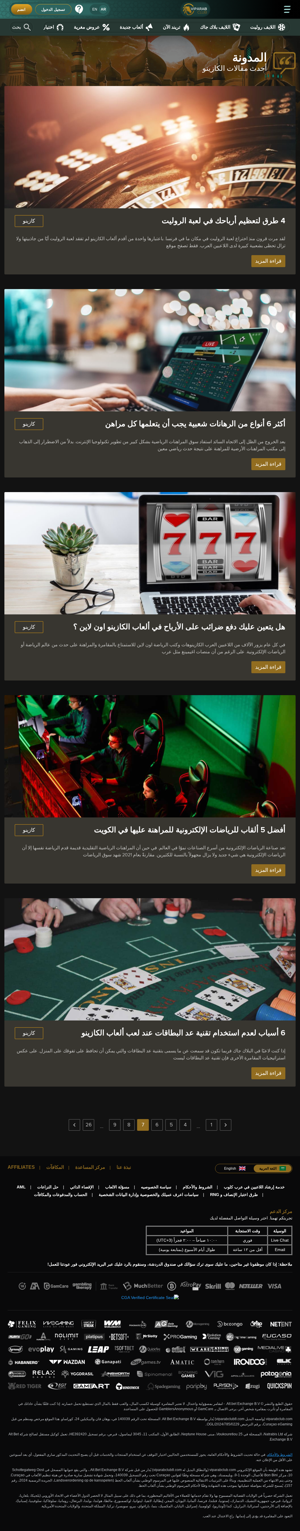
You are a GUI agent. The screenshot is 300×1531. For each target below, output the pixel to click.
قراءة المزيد (268, 261)
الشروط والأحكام (279, 1455)
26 (89, 1124)
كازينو (29, 221)
